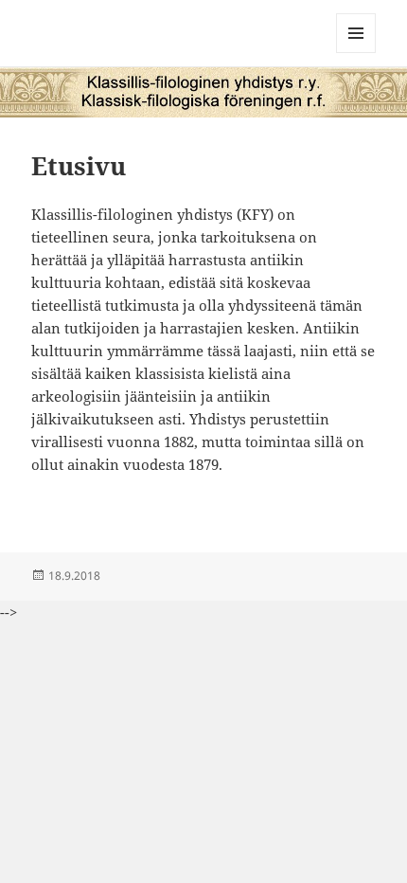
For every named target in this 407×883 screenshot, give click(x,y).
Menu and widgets (356, 52)
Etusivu (78, 166)
